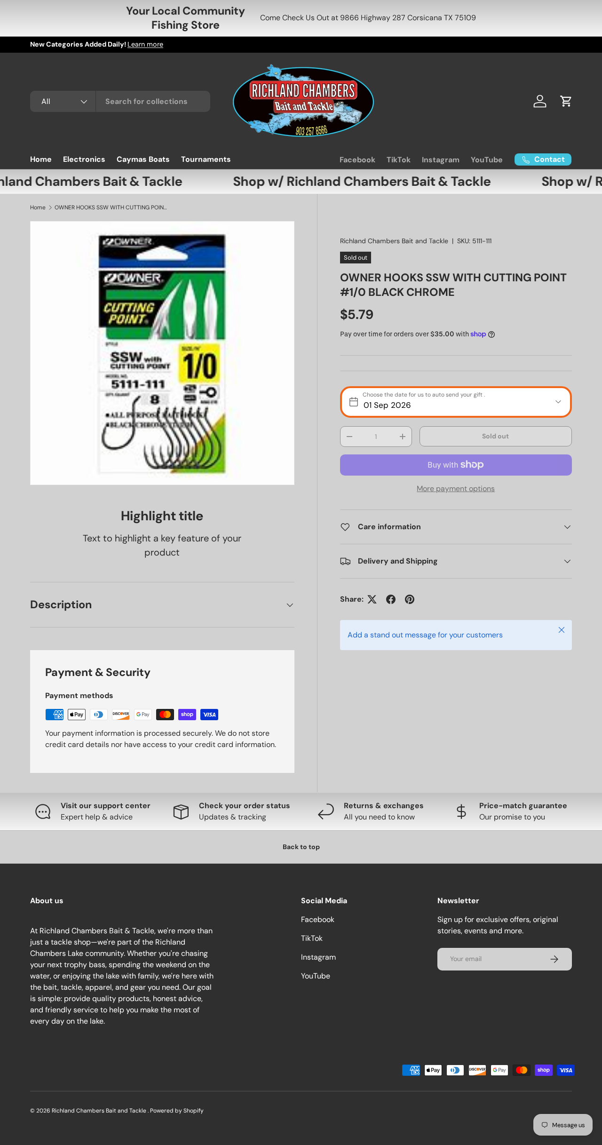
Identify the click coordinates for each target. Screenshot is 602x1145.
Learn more (145, 44)
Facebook (357, 160)
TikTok (399, 160)
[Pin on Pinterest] (409, 599)
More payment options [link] (456, 488)
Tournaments (206, 159)
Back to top (301, 847)
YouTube (487, 160)
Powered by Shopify (177, 1110)
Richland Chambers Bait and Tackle (394, 241)
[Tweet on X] (372, 599)
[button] (566, 101)
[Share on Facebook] (390, 599)
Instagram (440, 160)
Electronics (84, 159)
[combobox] (120, 101)
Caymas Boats (143, 159)
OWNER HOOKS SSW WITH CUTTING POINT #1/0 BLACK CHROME (111, 207)
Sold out (495, 436)
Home (41, 159)
